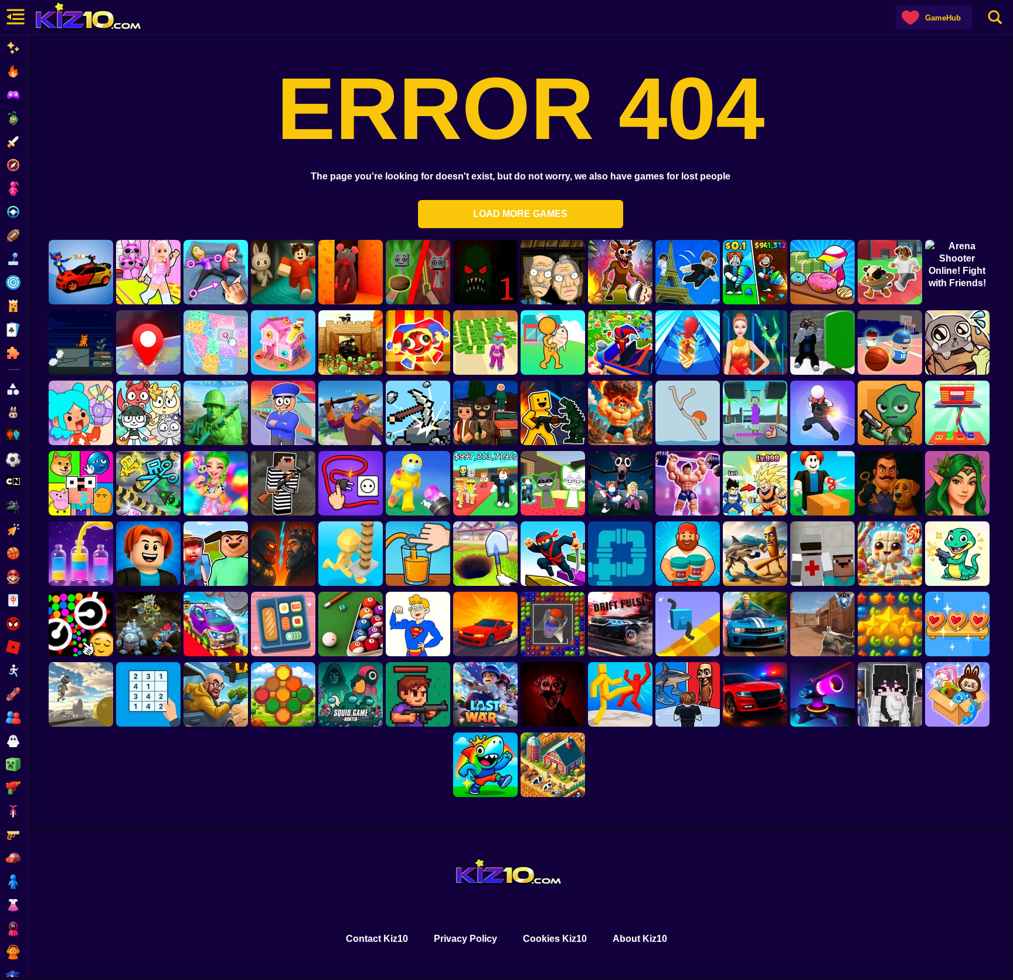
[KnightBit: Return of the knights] (350, 413)
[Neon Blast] (822, 694)
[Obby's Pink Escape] (148, 272)
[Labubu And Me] (215, 483)
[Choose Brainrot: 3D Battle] (687, 694)
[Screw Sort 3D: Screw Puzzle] (283, 342)
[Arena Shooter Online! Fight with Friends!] (957, 272)
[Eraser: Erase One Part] (418, 624)
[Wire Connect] (350, 483)
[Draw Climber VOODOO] (687, 624)
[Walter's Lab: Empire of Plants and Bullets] (215, 694)
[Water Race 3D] (687, 342)
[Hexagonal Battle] (283, 694)
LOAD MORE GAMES (520, 214)
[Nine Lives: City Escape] (81, 342)
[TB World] (81, 413)
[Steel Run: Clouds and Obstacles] (81, 694)
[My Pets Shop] (553, 342)
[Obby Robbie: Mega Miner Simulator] (485, 553)
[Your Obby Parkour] (283, 272)
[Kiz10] (93, 17)
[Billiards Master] (350, 624)
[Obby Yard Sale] (822, 483)
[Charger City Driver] (755, 694)
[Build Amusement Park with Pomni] (620, 342)
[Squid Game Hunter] (350, 694)
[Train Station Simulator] (283, 413)
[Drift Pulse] (620, 624)
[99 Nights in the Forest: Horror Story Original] (620, 272)
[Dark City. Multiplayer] (485, 413)
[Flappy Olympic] (755, 342)
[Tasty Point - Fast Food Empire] (350, 553)
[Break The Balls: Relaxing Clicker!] (81, 624)
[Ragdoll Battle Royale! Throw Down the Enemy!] (620, 694)
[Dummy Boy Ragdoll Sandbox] (553, 413)
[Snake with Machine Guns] (957, 553)
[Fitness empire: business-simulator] (485, 342)
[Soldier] (215, 413)
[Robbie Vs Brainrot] (755, 553)
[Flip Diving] (687, 413)
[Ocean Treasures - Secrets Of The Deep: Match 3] (890, 624)
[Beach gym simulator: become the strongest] (755, 413)
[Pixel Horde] (418, 694)
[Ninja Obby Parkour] (553, 553)
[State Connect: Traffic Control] (215, 342)
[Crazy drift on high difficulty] (485, 624)
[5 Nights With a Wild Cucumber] (485, 272)
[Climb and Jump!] (687, 272)
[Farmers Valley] (553, 765)
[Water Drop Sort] (81, 553)
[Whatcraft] (418, 413)
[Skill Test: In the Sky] (215, 624)
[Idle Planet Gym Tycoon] (687, 483)
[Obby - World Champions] (148, 553)
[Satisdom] (283, 624)
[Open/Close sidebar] (14, 18)
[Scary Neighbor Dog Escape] (890, 483)
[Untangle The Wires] (957, 413)
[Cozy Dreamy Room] (957, 694)
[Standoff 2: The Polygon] (822, 624)
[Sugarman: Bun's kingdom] (890, 553)
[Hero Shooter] (822, 413)
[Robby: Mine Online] (755, 272)
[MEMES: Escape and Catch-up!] (81, 483)
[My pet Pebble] (957, 342)
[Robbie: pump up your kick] (822, 342)
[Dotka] (148, 624)
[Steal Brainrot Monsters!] (485, 765)
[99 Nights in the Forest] (620, 483)
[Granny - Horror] (553, 272)
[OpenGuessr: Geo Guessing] (148, 342)
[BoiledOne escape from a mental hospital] (553, 694)
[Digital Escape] (418, 342)
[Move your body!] (215, 272)
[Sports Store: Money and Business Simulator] (687, 553)
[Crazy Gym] (620, 413)
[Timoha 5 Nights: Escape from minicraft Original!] (215, 553)
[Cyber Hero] (283, 553)
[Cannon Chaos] (418, 483)
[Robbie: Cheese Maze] (350, 272)
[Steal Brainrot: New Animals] (890, 272)
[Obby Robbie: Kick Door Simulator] (755, 483)
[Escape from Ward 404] (822, 553)
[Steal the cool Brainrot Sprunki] (553, 483)
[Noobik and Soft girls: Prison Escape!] (283, 483)
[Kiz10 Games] (507, 873)
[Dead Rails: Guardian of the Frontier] (350, 342)
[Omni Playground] (890, 694)
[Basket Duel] (890, 342)
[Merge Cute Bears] (148, 413)
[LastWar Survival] (485, 694)
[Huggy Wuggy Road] (81, 272)
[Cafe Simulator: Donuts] (822, 272)
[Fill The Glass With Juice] (418, 553)
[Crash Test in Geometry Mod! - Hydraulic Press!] (148, 483)
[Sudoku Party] (148, 694)
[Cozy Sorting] (957, 624)
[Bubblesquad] (553, 624)
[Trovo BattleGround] (890, 413)
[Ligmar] (957, 483)
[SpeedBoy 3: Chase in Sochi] (755, 624)
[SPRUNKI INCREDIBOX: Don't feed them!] (418, 272)
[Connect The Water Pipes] (620, 553)
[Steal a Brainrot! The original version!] (485, 483)
